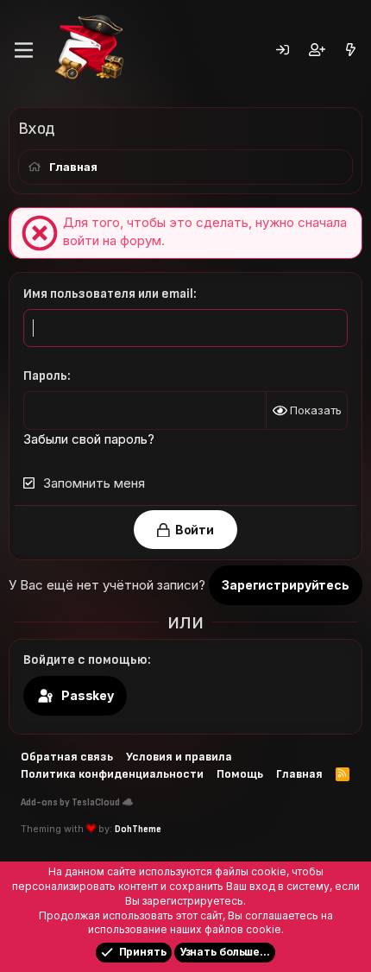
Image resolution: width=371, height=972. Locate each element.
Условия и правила (179, 756)
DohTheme (138, 829)
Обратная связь (67, 756)
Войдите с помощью (85, 660)
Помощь (240, 774)
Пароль (45, 376)
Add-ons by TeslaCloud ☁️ (77, 802)
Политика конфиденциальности (112, 774)
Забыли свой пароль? (88, 439)
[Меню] (23, 50)
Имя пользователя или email (108, 294)
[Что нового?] (351, 50)
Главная (299, 774)
